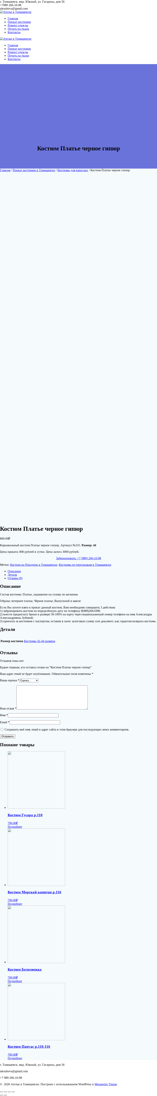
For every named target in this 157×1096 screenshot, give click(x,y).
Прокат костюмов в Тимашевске (34, 170)
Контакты (14, 32)
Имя (4, 715)
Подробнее (15, 826)
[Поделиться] (5, 1091)
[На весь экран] (9, 1091)
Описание (14, 571)
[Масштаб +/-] (13, 1091)
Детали (12, 574)
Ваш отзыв (8, 708)
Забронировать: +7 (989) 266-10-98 (78, 558)
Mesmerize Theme (106, 1084)
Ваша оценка (9, 680)
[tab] (82, 571)
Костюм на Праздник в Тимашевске (33, 564)
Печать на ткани (18, 28)
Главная (13, 18)
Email (4, 722)
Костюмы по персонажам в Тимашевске (85, 564)
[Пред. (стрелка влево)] (1, 1095)
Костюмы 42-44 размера (39, 641)
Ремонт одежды (18, 25)
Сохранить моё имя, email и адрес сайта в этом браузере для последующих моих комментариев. (67, 729)
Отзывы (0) (15, 578)
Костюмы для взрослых (72, 170)
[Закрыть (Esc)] (1, 1091)
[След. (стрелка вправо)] (5, 1095)
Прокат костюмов (19, 22)
